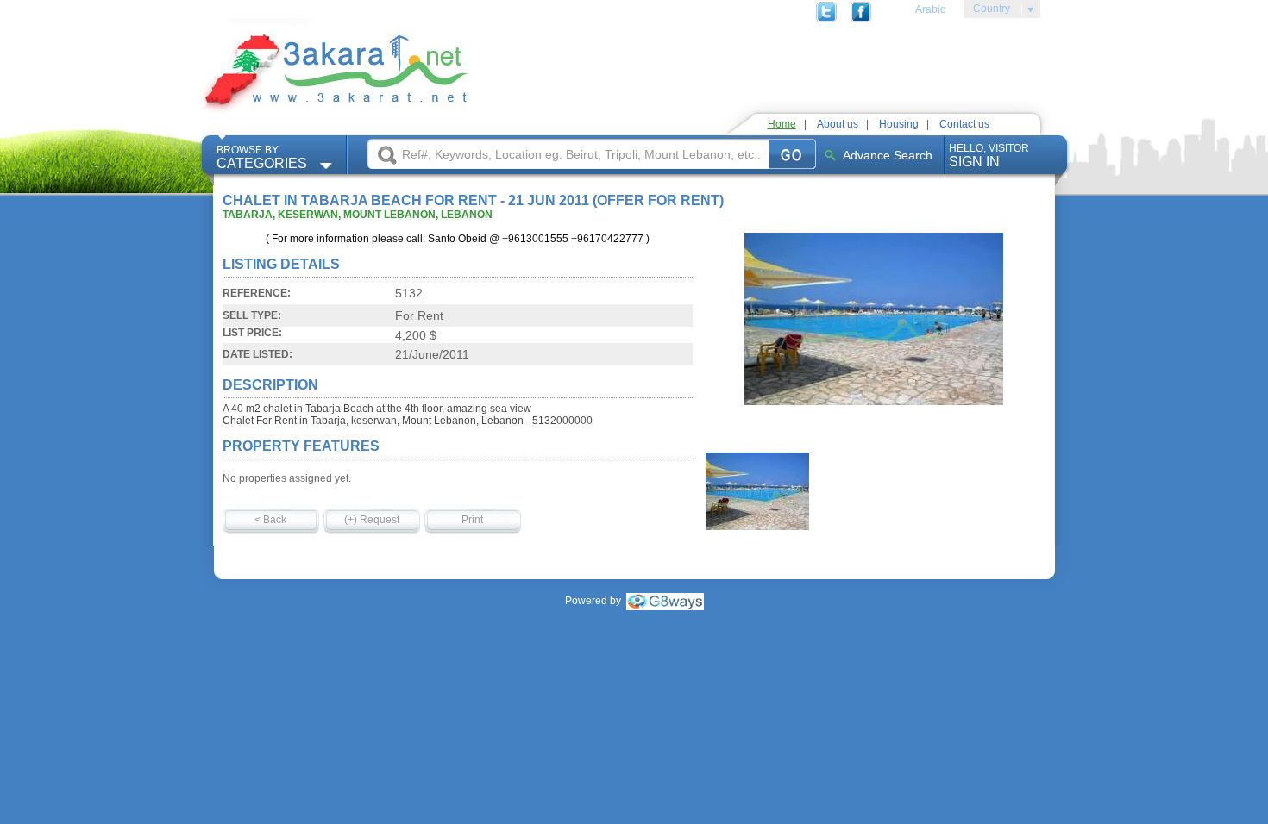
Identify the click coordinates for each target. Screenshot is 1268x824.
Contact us (964, 124)
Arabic (930, 9)
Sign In (989, 155)
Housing (899, 124)
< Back (270, 520)
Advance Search (887, 155)
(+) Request (371, 520)
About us (837, 124)
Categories (262, 157)
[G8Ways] (665, 601)
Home (782, 124)
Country (987, 11)
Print (472, 520)
